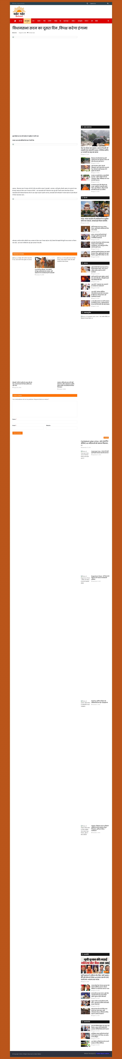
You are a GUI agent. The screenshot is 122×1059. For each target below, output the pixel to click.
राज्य (33, 21)
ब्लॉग (92, 21)
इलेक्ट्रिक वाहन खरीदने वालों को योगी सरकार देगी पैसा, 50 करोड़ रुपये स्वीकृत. (100, 1035)
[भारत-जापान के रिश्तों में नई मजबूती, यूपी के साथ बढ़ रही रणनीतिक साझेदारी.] (85, 237)
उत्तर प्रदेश (27, 21)
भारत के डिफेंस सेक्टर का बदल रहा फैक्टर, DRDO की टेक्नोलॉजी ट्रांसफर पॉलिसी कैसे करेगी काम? (100, 1027)
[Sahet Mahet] (19, 12)
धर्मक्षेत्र (73, 21)
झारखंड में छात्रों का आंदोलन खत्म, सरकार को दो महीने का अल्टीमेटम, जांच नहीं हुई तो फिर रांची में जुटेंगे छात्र (100, 244)
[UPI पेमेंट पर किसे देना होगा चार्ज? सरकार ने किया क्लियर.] (85, 1044)
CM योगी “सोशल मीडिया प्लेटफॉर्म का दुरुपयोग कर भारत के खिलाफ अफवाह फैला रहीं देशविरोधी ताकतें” (99, 294)
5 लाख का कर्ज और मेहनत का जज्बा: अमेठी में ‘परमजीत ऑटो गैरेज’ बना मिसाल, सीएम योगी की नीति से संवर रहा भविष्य (99, 187)
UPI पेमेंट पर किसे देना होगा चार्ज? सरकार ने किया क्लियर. (100, 1042)
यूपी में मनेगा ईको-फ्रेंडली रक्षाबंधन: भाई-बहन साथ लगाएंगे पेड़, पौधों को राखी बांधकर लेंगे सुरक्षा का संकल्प (100, 168)
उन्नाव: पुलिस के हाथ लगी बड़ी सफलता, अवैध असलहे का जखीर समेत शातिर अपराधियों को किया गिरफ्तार (65, 385)
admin (15, 32)
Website (48, 425)
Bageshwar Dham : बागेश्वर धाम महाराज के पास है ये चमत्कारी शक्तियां (100, 577)
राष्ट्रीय (38, 21)
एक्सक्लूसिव (80, 21)
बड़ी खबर (20, 21)
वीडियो (96, 21)
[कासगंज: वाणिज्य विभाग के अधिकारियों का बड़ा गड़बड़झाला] (85, 762)
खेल (60, 21)
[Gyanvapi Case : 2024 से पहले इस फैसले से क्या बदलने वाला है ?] (85, 512)
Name (14, 419)
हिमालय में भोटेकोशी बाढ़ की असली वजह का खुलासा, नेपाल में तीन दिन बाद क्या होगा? (100, 159)
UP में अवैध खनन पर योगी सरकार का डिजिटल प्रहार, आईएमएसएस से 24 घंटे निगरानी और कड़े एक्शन (100, 302)
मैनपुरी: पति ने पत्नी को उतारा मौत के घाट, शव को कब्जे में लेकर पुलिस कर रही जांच (22, 384)
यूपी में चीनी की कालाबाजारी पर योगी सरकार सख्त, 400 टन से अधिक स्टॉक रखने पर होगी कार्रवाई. (99, 269)
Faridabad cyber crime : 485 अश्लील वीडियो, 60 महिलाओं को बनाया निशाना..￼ (94, 443)
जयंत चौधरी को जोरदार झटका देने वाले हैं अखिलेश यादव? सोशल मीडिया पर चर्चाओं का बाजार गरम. (100, 987)
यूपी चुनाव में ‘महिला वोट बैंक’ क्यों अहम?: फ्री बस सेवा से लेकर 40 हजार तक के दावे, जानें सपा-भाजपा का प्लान (95, 977)
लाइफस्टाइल (65, 21)
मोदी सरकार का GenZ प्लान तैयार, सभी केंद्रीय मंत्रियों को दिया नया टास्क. (100, 228)
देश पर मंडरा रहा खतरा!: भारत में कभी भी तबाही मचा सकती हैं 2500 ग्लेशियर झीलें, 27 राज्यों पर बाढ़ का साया (95, 150)
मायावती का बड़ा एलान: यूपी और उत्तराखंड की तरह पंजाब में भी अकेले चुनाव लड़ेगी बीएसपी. (100, 994)
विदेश (44, 21)
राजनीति (49, 21)
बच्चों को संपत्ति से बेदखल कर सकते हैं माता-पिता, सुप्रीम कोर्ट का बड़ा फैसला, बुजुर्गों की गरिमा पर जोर (100, 253)
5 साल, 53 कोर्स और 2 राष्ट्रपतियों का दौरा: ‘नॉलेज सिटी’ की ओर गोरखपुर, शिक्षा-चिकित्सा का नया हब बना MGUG (100, 178)
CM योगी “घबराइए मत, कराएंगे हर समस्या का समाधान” (99, 285)
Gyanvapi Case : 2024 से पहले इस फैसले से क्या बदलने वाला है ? (100, 452)
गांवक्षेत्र (55, 21)
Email (14, 425)
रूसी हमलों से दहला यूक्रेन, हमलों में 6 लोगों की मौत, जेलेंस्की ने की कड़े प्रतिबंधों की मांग (100, 278)
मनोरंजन (86, 21)
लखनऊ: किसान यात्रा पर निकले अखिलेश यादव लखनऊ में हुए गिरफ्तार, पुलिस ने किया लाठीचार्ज (100, 828)
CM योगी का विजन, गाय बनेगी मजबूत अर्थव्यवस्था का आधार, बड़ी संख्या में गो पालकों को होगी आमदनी (44, 271)
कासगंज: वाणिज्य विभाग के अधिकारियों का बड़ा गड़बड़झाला (99, 701)
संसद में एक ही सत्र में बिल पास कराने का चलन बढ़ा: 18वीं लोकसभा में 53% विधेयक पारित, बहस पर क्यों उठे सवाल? (99, 1011)
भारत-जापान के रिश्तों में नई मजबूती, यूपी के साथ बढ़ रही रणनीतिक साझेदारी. (98, 236)
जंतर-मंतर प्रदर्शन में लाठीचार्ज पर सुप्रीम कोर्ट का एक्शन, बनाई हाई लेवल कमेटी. (94, 220)
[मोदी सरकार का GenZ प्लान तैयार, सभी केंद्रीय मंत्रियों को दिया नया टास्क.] (85, 229)
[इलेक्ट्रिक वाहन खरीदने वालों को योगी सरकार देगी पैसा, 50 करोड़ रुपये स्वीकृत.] (85, 1036)
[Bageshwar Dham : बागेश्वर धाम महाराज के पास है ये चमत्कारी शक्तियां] (85, 637)
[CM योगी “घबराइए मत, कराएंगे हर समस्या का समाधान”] (85, 287)
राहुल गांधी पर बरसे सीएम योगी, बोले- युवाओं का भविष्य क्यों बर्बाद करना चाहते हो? (100, 1002)
